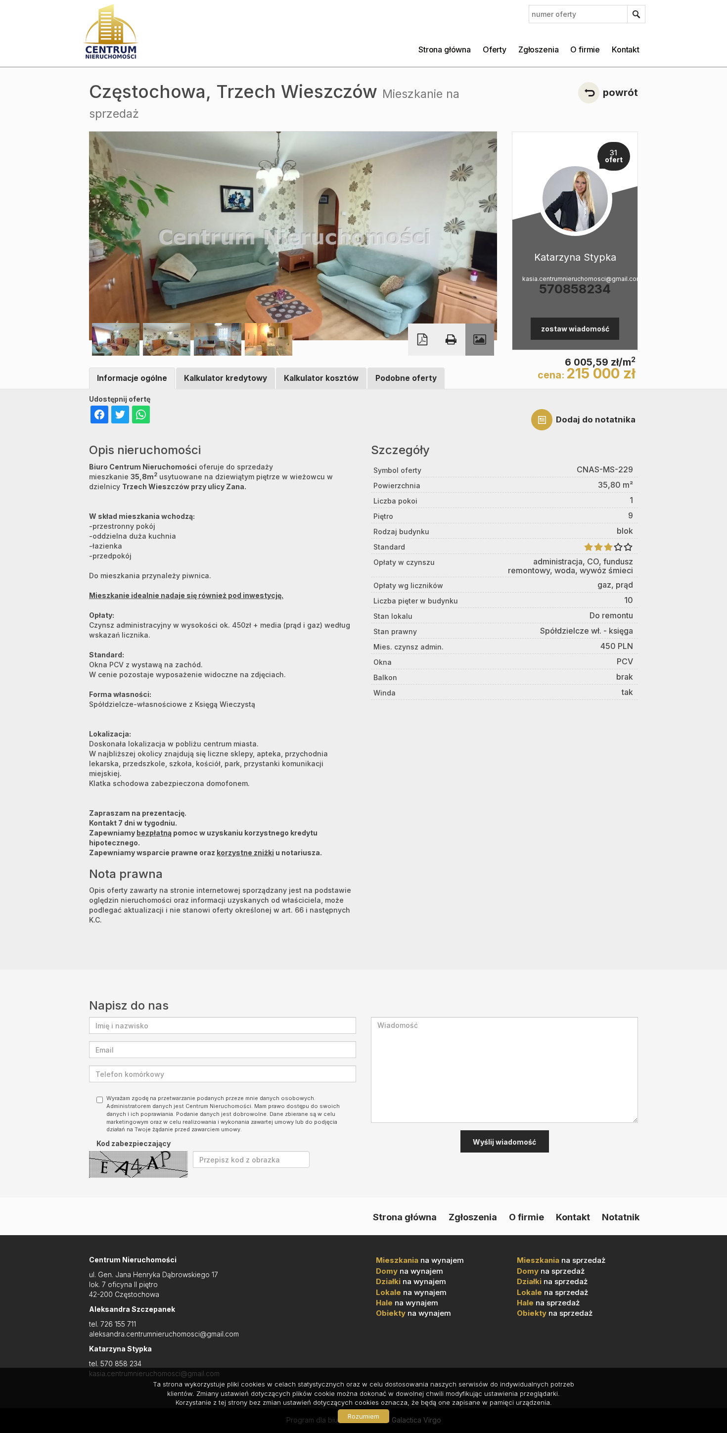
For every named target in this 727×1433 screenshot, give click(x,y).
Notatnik (620, 1216)
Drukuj (451, 340)
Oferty (494, 49)
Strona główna (444, 49)
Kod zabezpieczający (133, 1143)
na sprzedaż (561, 1260)
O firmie (585, 49)
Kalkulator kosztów (321, 378)
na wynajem (420, 1260)
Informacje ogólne (132, 378)
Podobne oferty (406, 378)
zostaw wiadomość (575, 328)
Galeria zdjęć (479, 340)
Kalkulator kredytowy (225, 378)
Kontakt (625, 49)
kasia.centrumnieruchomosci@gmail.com (575, 278)
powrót (620, 92)
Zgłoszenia (538, 49)
